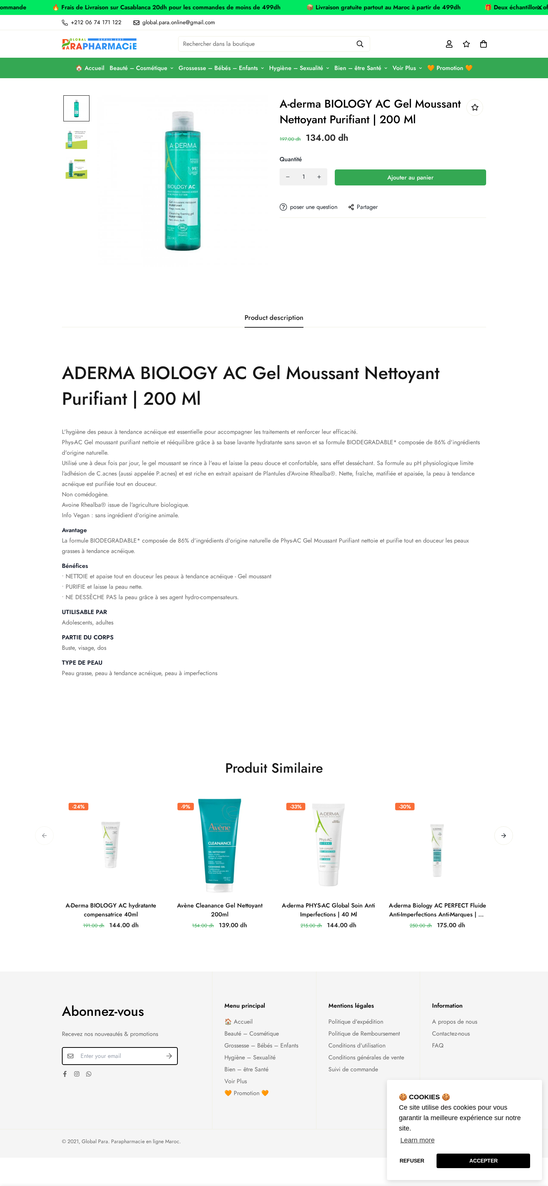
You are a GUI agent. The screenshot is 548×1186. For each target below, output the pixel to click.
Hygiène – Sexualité (296, 68)
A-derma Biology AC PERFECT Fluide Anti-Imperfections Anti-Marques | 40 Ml (437, 910)
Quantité (291, 159)
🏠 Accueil (89, 68)
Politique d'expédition (355, 1021)
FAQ (438, 1045)
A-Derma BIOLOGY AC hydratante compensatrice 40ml (111, 910)
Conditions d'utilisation (356, 1045)
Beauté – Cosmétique (138, 68)
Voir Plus (404, 68)
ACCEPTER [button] (483, 1161)
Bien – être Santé (357, 68)
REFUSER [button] (412, 1161)
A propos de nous (454, 1021)
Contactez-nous (451, 1033)
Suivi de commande (353, 1069)
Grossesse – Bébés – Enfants (218, 68)
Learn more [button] (417, 1140)
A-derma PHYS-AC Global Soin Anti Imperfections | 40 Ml (328, 910)
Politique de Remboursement (364, 1033)
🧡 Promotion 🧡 (450, 68)
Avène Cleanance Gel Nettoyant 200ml (219, 910)
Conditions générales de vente (366, 1057)
